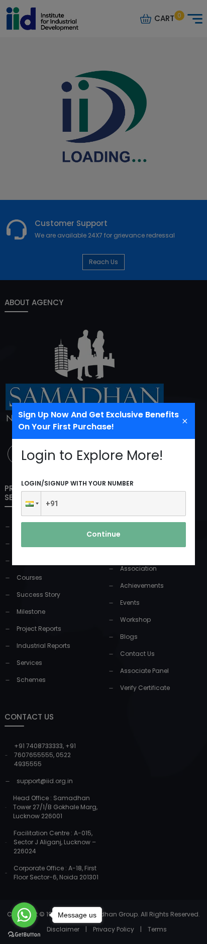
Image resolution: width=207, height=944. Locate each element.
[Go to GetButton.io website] (24, 934)
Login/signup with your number (77, 483)
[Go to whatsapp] (24, 914)
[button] (31, 504)
